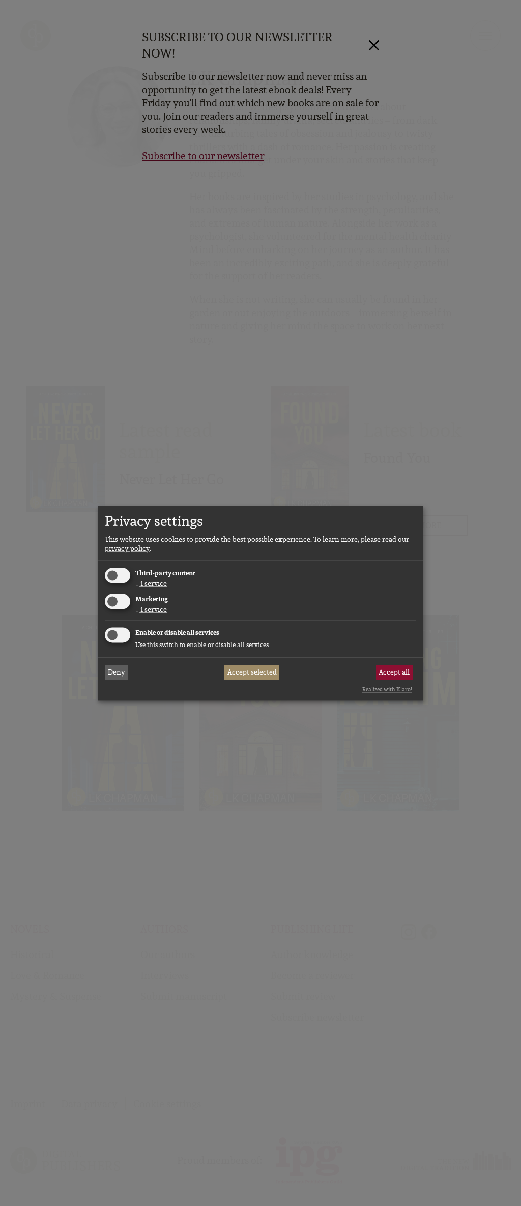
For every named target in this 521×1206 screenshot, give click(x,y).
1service (151, 583)
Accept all (394, 672)
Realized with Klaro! (387, 689)
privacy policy (127, 548)
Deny (116, 672)
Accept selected (252, 672)
